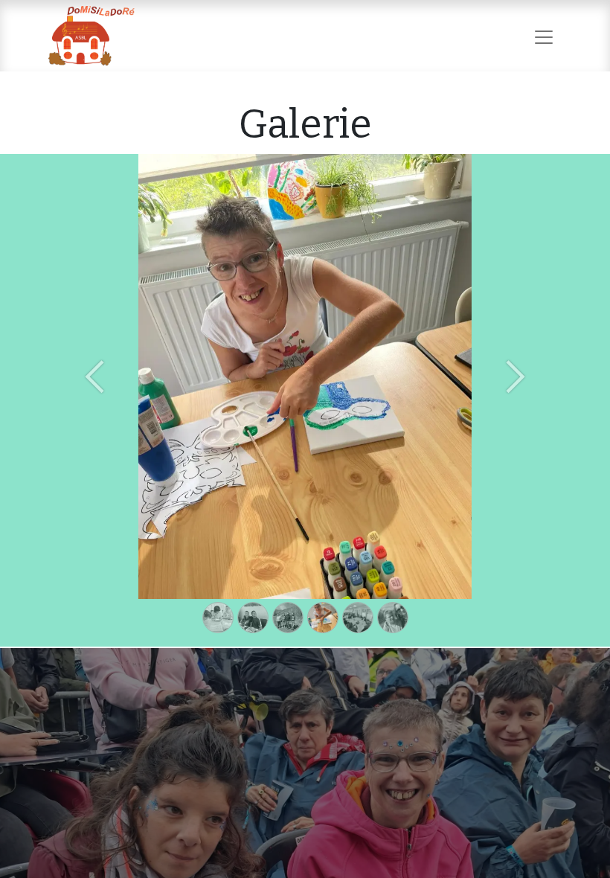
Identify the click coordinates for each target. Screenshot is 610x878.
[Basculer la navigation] (544, 35)
